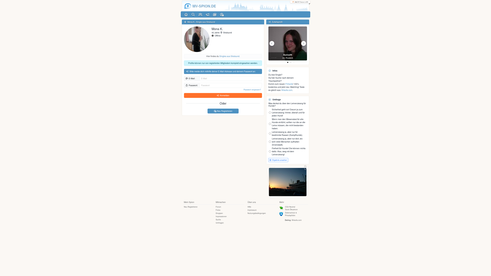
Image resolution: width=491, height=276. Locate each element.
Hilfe (249, 206)
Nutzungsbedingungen (257, 213)
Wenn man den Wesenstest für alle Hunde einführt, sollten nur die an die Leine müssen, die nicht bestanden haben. (288, 124)
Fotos (218, 210)
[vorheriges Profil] (271, 43)
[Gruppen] (200, 14)
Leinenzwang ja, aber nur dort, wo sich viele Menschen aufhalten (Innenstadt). (287, 141)
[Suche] (193, 14)
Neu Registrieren (224, 111)
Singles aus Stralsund (229, 56)
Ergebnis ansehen (279, 160)
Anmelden (224, 95)
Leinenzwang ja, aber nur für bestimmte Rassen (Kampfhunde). (287, 133)
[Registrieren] (222, 14)
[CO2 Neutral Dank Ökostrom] (281, 208)
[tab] (287, 62)
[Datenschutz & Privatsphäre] (281, 213)
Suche (218, 219)
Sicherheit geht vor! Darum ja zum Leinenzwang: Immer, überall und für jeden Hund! (288, 112)
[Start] (186, 14)
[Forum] (207, 14)
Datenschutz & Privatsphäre (291, 214)
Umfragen (220, 222)
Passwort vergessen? (252, 89)
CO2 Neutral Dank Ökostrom (291, 208)
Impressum (252, 210)
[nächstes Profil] (303, 43)
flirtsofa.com (286, 90)
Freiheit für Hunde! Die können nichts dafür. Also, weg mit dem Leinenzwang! (288, 151)
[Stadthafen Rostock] (287, 181)
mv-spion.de (204, 6)
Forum (218, 206)
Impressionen (221, 216)
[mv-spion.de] (187, 6)
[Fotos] (215, 14)
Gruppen (219, 213)
